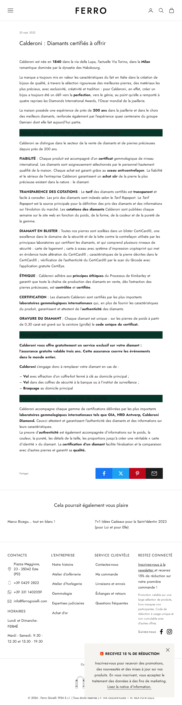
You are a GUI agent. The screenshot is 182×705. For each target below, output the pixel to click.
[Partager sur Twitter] (121, 473)
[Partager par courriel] (154, 473)
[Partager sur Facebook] (104, 473)
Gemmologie (62, 593)
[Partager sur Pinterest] (137, 473)
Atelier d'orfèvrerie (66, 574)
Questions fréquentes (112, 603)
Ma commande (107, 574)
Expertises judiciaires (68, 603)
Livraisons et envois (110, 583)
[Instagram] (169, 631)
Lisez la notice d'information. (129, 686)
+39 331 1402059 (28, 592)
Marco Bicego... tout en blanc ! (31, 521)
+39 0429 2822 (26, 582)
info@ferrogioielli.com (30, 601)
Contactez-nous (107, 564)
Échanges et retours (111, 593)
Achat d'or (60, 613)
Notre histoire (62, 564)
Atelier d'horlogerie (67, 583)
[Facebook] (161, 631)
